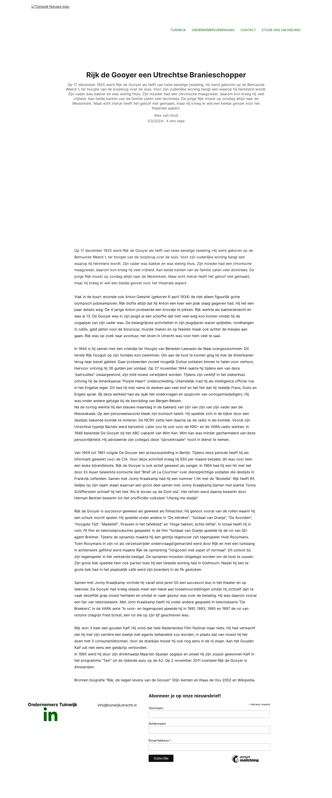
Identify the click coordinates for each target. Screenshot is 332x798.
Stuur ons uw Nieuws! (281, 30)
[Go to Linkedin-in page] (50, 714)
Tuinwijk (178, 30)
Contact (248, 30)
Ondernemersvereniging (213, 30)
